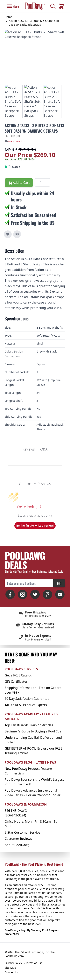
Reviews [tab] (28, 449)
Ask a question (16, 141)
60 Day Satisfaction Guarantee (27, 698)
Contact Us (12, 972)
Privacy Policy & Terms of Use (23, 963)
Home (8, 17)
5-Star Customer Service (22, 832)
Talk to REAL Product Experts (26, 705)
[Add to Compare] (17, 234)
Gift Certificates (16, 681)
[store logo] (35, 6)
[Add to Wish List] (8, 234)
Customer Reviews (18, 838)
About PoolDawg (17, 845)
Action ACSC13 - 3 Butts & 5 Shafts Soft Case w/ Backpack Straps (34, 22)
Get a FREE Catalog (18, 675)
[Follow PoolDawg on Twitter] (35, 594)
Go (59, 583)
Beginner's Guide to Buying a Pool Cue (33, 731)
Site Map (10, 967)
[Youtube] (60, 594)
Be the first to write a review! (35, 525)
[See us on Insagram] (22, 594)
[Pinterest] (47, 594)
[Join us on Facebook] (10, 594)
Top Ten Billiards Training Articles (29, 725)
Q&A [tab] (43, 449)
